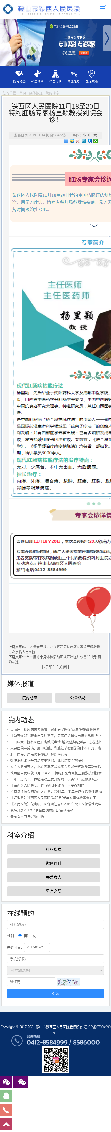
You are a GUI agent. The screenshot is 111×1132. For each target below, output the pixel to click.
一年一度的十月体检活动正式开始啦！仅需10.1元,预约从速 (54, 779)
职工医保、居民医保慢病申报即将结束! (39, 754)
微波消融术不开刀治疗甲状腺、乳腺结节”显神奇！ (47, 761)
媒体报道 (36, 93)
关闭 (63, 667)
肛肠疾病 (53, 849)
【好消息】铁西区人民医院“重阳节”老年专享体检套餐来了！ (55, 798)
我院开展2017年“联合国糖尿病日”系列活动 (41, 810)
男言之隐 (53, 891)
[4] (55, 42)
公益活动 (78, 698)
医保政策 (91, 81)
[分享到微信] (95, 141)
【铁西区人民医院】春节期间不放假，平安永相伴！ (49, 785)
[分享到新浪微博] (78, 141)
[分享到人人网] (90, 141)
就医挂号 (73, 81)
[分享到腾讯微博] (84, 141)
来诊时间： (15, 947)
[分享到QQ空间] (72, 141)
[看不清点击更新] (68, 982)
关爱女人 (53, 877)
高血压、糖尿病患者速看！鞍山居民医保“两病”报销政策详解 (55, 729)
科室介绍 (37, 81)
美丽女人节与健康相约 (27, 816)
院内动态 (19, 81)
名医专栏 (55, 81)
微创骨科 (53, 863)
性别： (12, 936)
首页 (22, 93)
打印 (48, 667)
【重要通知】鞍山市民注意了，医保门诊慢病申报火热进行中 (55, 736)
